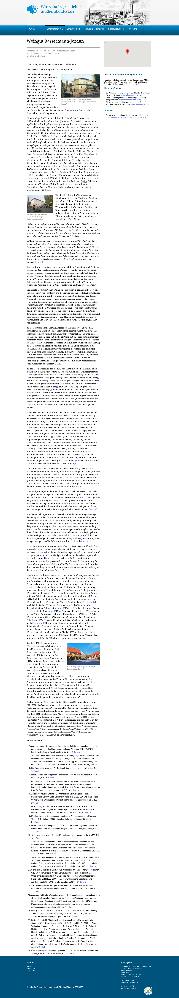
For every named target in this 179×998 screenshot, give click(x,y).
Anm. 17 (87, 614)
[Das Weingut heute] (83, 664)
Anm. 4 (30, 427)
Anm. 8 (93, 509)
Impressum (31, 970)
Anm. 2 (39, 262)
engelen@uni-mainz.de (129, 982)
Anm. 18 (41, 623)
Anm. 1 (45, 178)
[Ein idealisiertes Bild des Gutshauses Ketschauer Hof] (80, 97)
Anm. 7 (82, 497)
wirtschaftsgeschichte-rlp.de (131, 95)
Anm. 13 (59, 570)
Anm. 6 (77, 486)
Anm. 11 (42, 552)
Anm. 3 (30, 375)
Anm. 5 (76, 477)
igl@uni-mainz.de (127, 980)
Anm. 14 (91, 602)
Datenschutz (31, 969)
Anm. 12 (49, 558)
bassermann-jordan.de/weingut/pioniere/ (127, 117)
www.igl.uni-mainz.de (128, 988)
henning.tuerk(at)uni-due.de (46, 53)
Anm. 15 (61, 608)
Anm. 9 (50, 520)
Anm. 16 (52, 611)
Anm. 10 (84, 541)
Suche (29, 967)
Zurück (77, 752)
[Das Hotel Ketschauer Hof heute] (40, 212)
